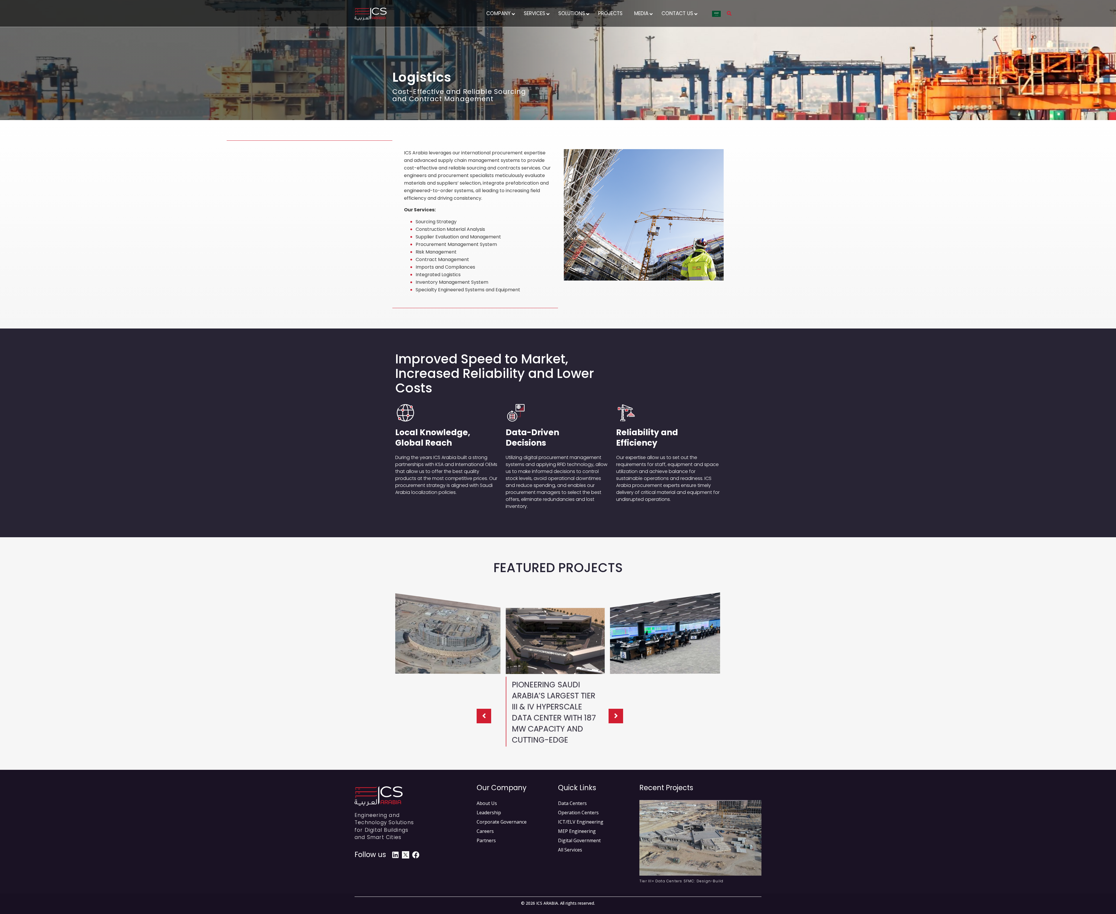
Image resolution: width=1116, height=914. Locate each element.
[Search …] (729, 14)
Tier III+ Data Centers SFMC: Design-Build (681, 881)
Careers (485, 831)
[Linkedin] (395, 854)
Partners (486, 840)
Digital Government (579, 840)
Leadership (489, 812)
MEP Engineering (577, 831)
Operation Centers (578, 812)
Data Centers (572, 803)
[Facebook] (415, 854)
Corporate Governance (502, 822)
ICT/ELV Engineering (580, 822)
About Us (487, 803)
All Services (570, 850)
